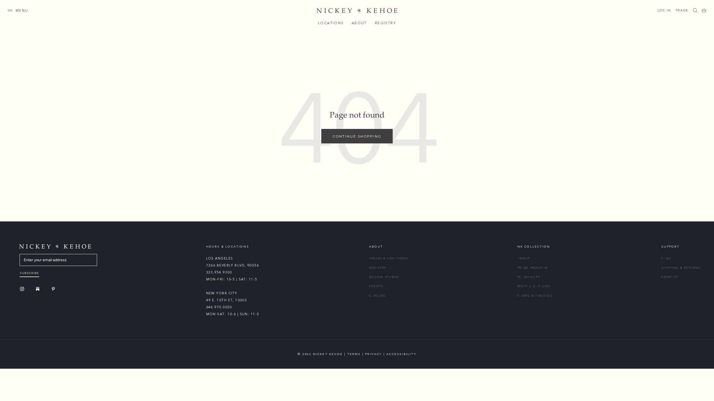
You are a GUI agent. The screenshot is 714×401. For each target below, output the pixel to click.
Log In (664, 10)
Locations (331, 23)
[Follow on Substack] (38, 288)
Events (376, 286)
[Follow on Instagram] (23, 288)
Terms (354, 354)
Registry (385, 23)
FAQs (666, 258)
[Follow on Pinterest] (54, 288)
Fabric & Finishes (535, 296)
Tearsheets (528, 277)
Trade (682, 10)
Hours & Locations (388, 258)
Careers (377, 296)
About (359, 23)
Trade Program (532, 268)
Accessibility (401, 354)
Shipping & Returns (681, 268)
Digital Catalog (534, 286)
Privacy (373, 354)
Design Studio (384, 277)
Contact (670, 277)
